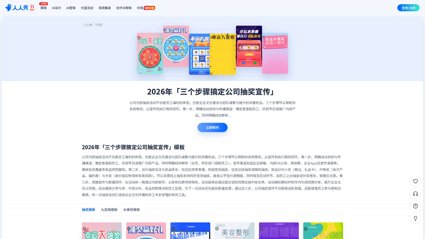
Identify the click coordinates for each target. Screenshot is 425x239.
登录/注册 (408, 8)
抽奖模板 (88, 209)
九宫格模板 (109, 209)
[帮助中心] (415, 206)
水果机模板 (131, 209)
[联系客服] (415, 194)
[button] (415, 218)
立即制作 (212, 127)
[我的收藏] (415, 181)
